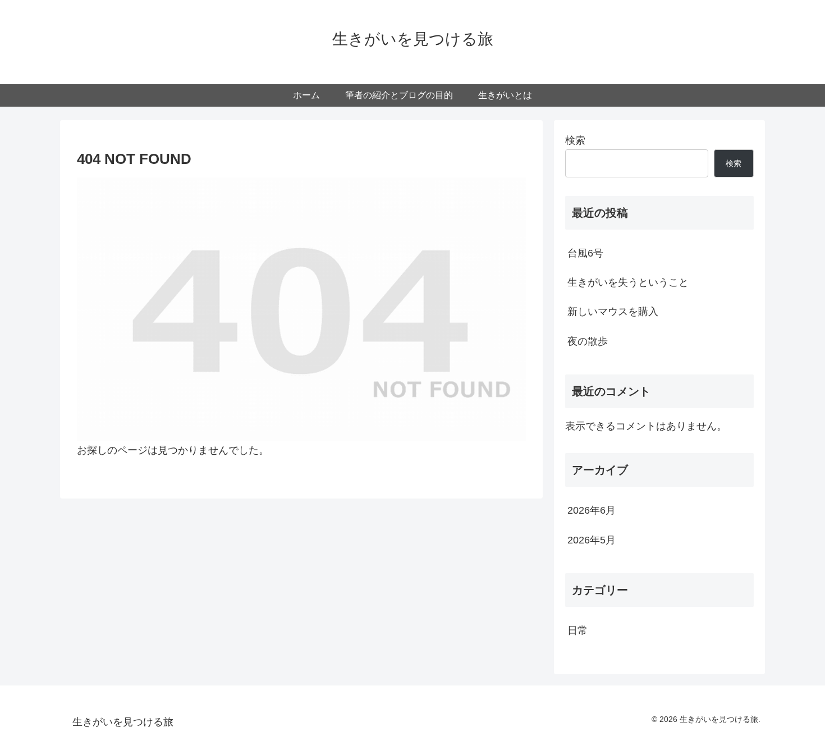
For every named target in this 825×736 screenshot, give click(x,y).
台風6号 (585, 253)
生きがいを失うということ (628, 282)
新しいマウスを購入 (612, 311)
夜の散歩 (587, 341)
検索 (575, 140)
